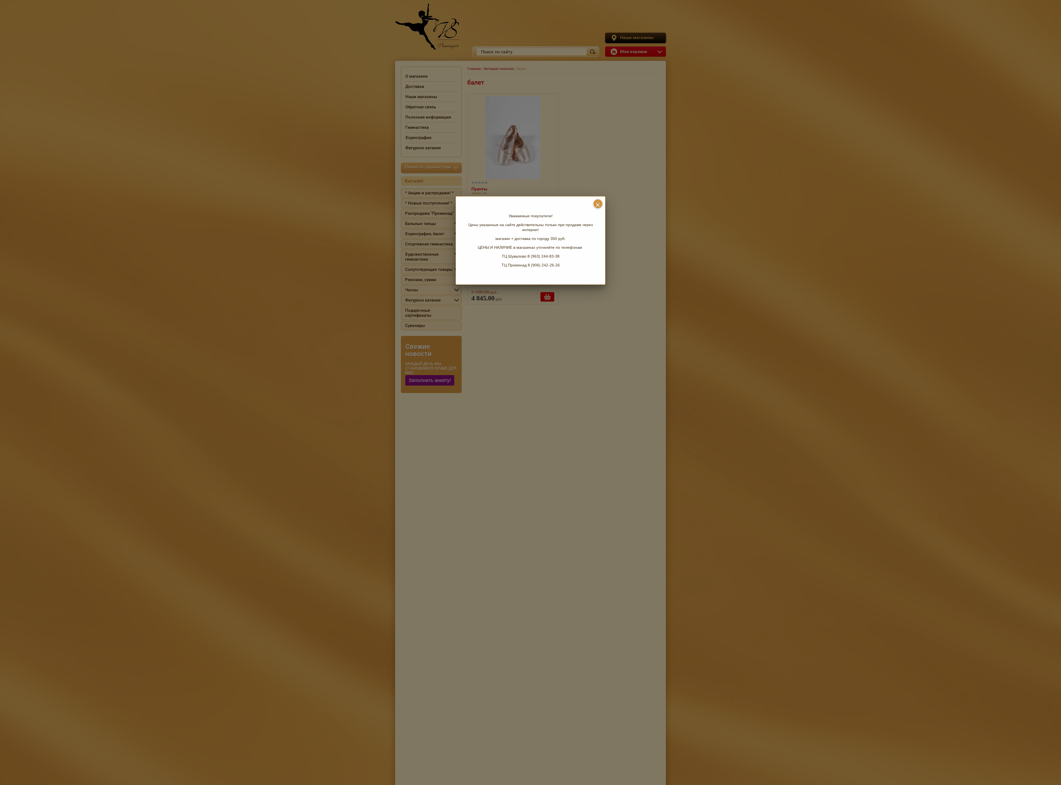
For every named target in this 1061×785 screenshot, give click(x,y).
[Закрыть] (597, 203)
